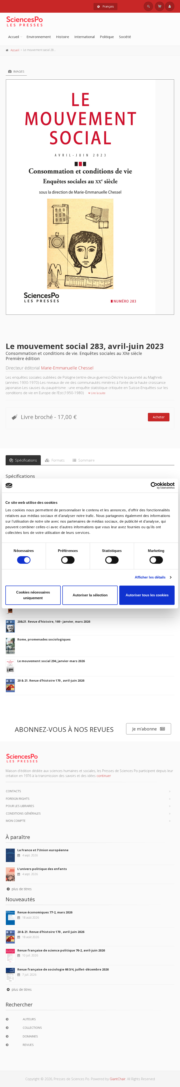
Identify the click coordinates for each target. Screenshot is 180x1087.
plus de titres (21, 889)
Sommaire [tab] (86, 460)
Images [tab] (18, 71)
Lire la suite (97, 393)
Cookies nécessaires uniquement (33, 595)
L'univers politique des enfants (42, 869)
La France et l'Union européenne (42, 850)
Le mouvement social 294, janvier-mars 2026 (51, 661)
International (84, 36)
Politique (107, 36)
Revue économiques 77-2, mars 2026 (44, 912)
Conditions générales (23, 813)
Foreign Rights (18, 798)
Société (125, 36)
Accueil (13, 36)
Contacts (13, 791)
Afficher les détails (150, 577)
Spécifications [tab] (25, 460)
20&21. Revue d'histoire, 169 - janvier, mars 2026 (53, 621)
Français (108, 6)
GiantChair (117, 1079)
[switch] (68, 560)
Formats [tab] (58, 460)
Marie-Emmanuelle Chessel (67, 368)
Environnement (38, 36)
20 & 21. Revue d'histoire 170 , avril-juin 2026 (50, 680)
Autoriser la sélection (90, 595)
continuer (104, 775)
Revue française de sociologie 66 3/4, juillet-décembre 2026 (63, 969)
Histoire (62, 36)
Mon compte (16, 821)
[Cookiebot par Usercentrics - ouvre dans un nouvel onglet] (154, 485)
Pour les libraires (20, 806)
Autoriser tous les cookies (147, 595)
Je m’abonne (144, 729)
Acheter (159, 417)
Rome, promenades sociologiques (44, 639)
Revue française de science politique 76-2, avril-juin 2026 (61, 950)
